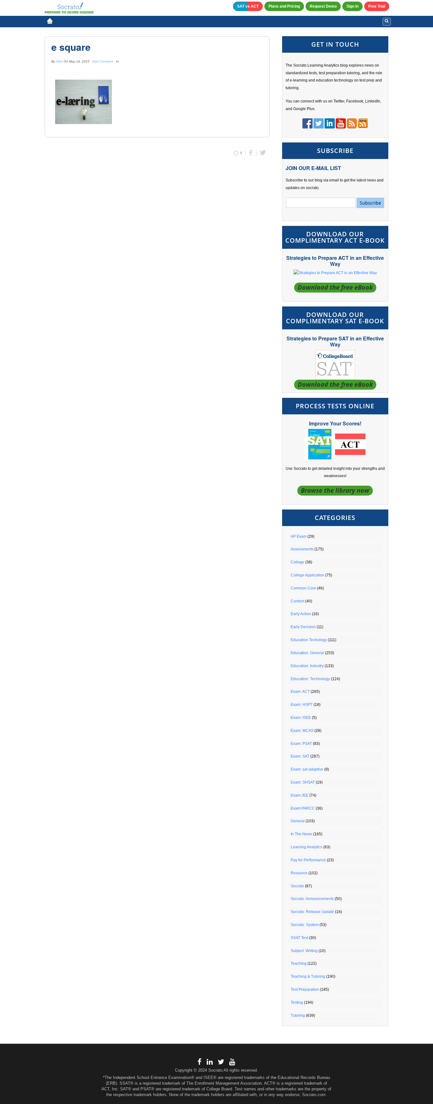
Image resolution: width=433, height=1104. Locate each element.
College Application (307, 575)
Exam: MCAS (302, 730)
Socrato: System (305, 925)
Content (297, 601)
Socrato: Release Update (312, 912)
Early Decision (303, 627)
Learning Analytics (306, 847)
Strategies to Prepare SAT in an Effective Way (335, 341)
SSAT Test (299, 938)
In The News (301, 834)
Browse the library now (335, 490)
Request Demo (323, 6)
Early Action (301, 614)
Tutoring (298, 1015)
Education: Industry (307, 666)
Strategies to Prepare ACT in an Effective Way (335, 260)
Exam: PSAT (301, 743)
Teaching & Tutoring (308, 976)
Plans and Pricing (284, 6)
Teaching (299, 963)
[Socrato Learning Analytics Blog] (49, 21)
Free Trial (376, 6)
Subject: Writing (304, 951)
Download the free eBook (335, 287)
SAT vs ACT (248, 6)
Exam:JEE (299, 795)
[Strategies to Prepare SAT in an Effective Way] (335, 364)
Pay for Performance (308, 860)
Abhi (59, 61)
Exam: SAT (300, 756)
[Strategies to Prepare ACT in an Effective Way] (335, 273)
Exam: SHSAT (303, 782)
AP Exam (299, 536)
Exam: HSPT (302, 704)
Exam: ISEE (301, 717)
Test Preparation (305, 989)
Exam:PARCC (303, 808)
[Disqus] (157, 246)
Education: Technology (310, 679)
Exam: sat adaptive (307, 769)
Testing (297, 1002)
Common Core (303, 588)
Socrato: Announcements (312, 899)
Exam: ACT (300, 691)
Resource (299, 873)
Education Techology (309, 640)
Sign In (352, 6)
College (297, 562)
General (298, 821)
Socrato (297, 886)
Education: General (307, 653)
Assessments (302, 549)
